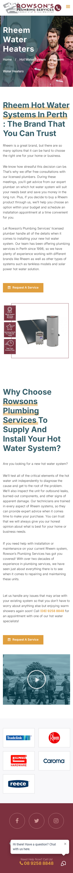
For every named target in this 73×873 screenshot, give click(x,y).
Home (7, 59)
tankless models (39, 264)
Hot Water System (32, 59)
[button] (36, 679)
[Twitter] (36, 822)
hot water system (42, 187)
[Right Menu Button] (62, 6)
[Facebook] (17, 822)
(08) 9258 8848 (52, 611)
